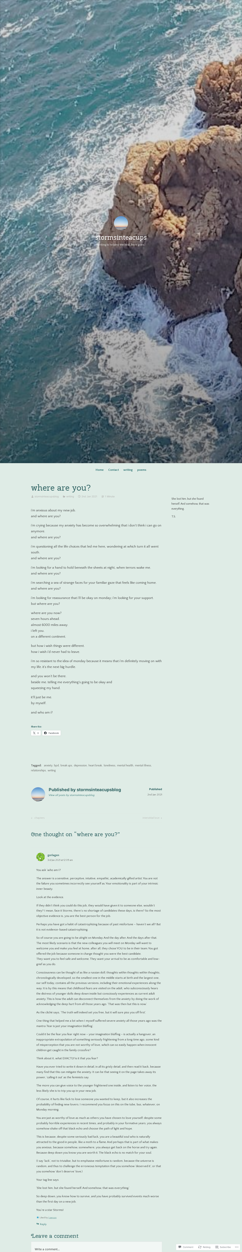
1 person (52, 1218)
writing (128, 469)
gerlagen (53, 855)
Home (100, 469)
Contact (113, 469)
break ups (66, 765)
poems (141, 469)
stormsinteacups (121, 237)
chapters (37, 818)
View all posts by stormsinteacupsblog (72, 795)
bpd (56, 765)
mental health (125, 765)
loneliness (109, 765)
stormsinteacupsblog (47, 496)
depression (80, 765)
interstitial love (151, 818)
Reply (43, 1224)
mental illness (143, 765)
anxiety (48, 765)
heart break (95, 765)
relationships (38, 770)
